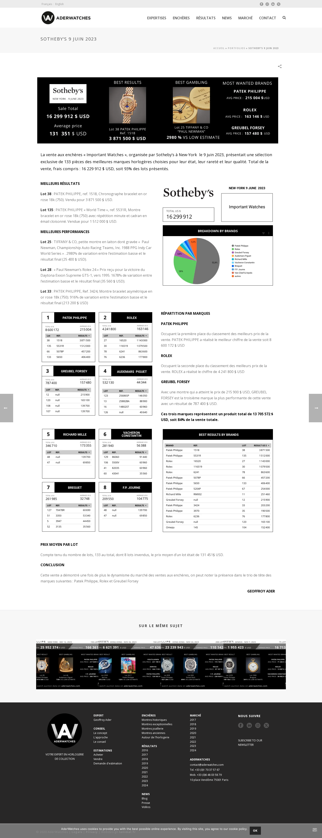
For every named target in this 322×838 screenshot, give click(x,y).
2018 (145, 759)
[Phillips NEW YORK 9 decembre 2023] (67, 656)
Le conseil (100, 742)
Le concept (100, 733)
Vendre (98, 759)
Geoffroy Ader (102, 720)
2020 (145, 768)
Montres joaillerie (152, 728)
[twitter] (266, 725)
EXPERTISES (156, 18)
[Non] (316, 831)
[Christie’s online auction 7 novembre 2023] (254, 656)
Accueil (219, 48)
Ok (255, 830)
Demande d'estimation (108, 763)
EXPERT (99, 715)
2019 (145, 763)
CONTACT (267, 18)
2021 (145, 772)
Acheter (98, 755)
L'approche (101, 737)
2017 (145, 755)
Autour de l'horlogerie (155, 737)
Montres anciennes (153, 733)
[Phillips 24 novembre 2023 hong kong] (192, 656)
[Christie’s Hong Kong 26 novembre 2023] (130, 656)
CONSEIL (99, 728)
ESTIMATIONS (103, 750)
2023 (145, 781)
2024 (145, 785)
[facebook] (240, 725)
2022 (145, 776)
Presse (146, 803)
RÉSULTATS (206, 18)
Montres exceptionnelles (157, 724)
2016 (145, 750)
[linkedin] (249, 725)
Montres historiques (154, 720)
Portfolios (236, 48)
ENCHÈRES (181, 18)
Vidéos (146, 807)
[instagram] (257, 725)
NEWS (227, 18)
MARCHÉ (245, 18)
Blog (144, 798)
